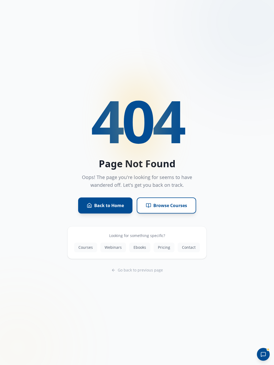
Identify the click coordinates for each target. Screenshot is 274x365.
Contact (189, 247)
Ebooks (140, 247)
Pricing (164, 247)
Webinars (113, 247)
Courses (85, 247)
